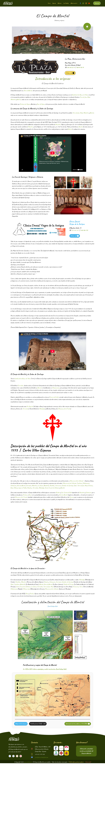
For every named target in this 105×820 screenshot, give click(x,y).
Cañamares (13, 486)
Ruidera (58, 493)
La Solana (40, 486)
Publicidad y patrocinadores (76, 762)
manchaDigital (28, 762)
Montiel (19, 99)
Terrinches (20, 386)
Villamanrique (55, 388)
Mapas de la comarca (20, 724)
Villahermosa (86, 483)
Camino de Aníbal (54, 397)
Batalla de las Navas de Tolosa (80, 95)
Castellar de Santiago (67, 486)
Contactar (97, 3)
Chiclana (90, 486)
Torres (81, 587)
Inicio (49, 3)
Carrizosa (28, 486)
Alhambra (13, 99)
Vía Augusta (30, 406)
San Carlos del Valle (66, 493)
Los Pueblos (66, 3)
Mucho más (73, 3)
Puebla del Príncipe (69, 584)
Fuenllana (79, 483)
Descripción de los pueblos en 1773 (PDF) (77, 724)
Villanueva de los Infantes (76, 481)
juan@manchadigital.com (41, 757)
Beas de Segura (41, 104)
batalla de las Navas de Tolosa (22, 379)
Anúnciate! (88, 762)
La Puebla (23, 488)
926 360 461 (75, 230)
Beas (12, 488)
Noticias (59, 3)
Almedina (29, 488)
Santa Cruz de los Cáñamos (52, 488)
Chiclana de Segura (25, 104)
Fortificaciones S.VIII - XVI (37, 724)
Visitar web (69, 73)
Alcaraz (71, 497)
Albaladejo (42, 409)
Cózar (75, 486)
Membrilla (46, 486)
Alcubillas (52, 486)
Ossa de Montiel (28, 91)
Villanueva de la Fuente (64, 409)
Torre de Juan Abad (85, 97)
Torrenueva (58, 486)
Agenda (54, 3)
